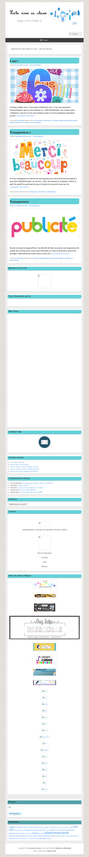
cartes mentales (44, 827)
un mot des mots (31, 838)
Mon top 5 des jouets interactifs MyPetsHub (24, 471)
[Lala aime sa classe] (44, 29)
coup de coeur (37, 830)
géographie (12, 833)
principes (13, 122)
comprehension (18, 830)
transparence (33, 192)
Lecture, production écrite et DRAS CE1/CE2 (24, 467)
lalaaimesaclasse (64, 120)
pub (17, 122)
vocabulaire (41, 838)
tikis (25, 838)
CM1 (75, 827)
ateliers (20, 827)
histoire (35, 833)
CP (18, 192)
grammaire (70, 830)
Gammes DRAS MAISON (28, 490)
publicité (61, 258)
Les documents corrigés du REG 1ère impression (37, 483)
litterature (29, 836)
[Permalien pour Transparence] (44, 245)
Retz (20, 122)
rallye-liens (58, 836)
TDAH (22, 838)
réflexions (67, 836)
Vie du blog (20, 120)
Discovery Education (44, 553)
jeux (42, 833)
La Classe (55, 120)
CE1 (50, 827)
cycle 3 (53, 829)
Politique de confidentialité (63, 848)
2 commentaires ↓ (35, 206)
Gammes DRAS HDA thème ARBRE (31, 492)
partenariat (74, 120)
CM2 (11, 829)
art (16, 827)
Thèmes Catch (51, 851)
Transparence (19, 201)
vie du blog (26, 122)
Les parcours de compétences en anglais (30, 488)
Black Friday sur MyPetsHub (19, 464)
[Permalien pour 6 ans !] (44, 104)
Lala (26, 65)
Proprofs (44, 557)
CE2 (54, 827)
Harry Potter (25, 833)
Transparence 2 (20, 132)
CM (71, 827)
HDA (30, 833)
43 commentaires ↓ (36, 65)
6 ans (35, 120)
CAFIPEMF (26, 827)
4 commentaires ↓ (38, 136)
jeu (40, 833)
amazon (40, 120)
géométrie (19, 833)
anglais (12, 827)
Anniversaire (48, 120)
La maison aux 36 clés (17, 462)
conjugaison (28, 830)
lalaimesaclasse (14, 836)
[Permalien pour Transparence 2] (40, 176)
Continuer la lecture (26, 116)
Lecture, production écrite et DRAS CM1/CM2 (24, 469)
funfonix (45, 566)
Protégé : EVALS (22, 485)
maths (35, 836)
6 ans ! (14, 61)
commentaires (35, 122)
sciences (17, 838)
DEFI (64, 830)
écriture (49, 838)
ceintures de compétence (62, 827)
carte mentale (34, 827)
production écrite (48, 836)
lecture (23, 835)
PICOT (39, 836)
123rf (44, 562)
